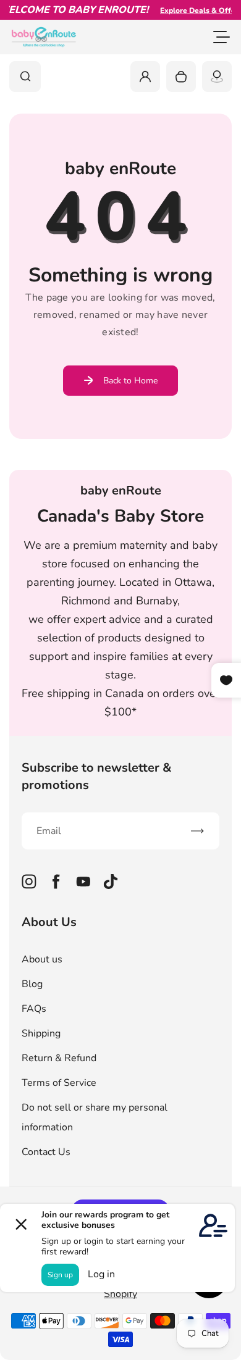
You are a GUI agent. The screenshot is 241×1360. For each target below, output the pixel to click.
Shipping (41, 1033)
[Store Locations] (217, 76)
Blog (32, 984)
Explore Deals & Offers (195, 10)
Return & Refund (59, 1058)
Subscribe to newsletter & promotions (97, 776)
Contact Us (46, 1152)
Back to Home (130, 380)
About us (42, 959)
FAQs (34, 1009)
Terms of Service (59, 1083)
